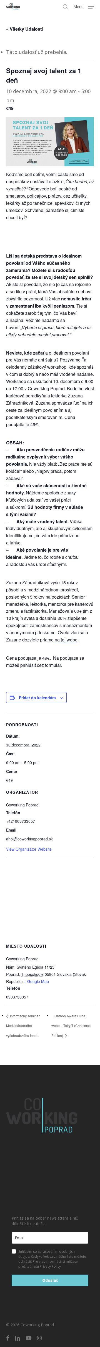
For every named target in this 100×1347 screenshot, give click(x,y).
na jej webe (66, 639)
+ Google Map (36, 981)
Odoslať (50, 1280)
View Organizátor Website (29, 849)
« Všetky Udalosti (24, 29)
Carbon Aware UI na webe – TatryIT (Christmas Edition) (71, 1025)
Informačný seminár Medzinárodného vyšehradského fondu (23, 1025)
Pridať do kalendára (37, 697)
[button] (83, 6)
